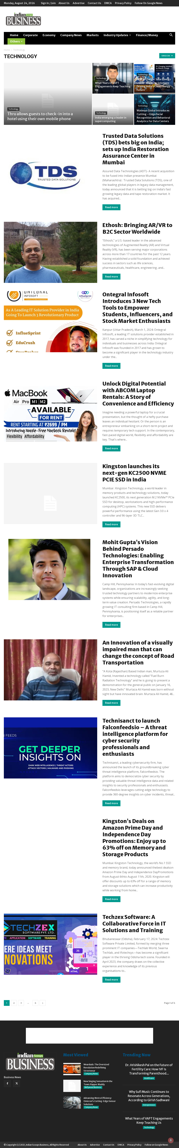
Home (14, 35)
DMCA (108, 3)
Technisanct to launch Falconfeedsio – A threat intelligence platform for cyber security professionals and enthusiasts (135, 737)
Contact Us (94, 3)
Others (15, 41)
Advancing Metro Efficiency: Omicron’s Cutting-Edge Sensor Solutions (100, 1101)
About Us (64, 3)
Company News (71, 35)
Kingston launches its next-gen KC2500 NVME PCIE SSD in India (134, 473)
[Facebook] (7, 1083)
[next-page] (43, 1003)
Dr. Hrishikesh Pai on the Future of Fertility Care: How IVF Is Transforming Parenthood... (149, 1069)
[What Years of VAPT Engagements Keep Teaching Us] (113, 78)
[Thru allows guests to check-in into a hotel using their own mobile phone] (48, 101)
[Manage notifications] (171, 1140)
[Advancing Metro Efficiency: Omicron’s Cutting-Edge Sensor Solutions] (72, 1102)
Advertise (78, 3)
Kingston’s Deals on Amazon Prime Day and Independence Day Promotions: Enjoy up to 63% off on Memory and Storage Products (134, 838)
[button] (171, 35)
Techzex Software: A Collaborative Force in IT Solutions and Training (134, 924)
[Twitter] (16, 1083)
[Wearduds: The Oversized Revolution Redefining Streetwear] (72, 1069)
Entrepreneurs (149, 1105)
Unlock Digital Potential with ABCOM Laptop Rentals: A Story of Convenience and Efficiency (138, 393)
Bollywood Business (93, 1087)
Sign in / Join (48, 3)
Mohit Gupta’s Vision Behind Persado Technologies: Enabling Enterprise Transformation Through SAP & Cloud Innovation (138, 559)
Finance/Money (147, 35)
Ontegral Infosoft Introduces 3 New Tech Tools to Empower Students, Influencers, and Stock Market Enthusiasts (137, 307)
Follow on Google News (148, 3)
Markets (93, 35)
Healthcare (149, 1078)
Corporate (30, 35)
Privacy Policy (123, 3)
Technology (13, 109)
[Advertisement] (111, 19)
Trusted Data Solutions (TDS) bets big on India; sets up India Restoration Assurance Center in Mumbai (135, 149)
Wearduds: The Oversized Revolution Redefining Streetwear (96, 1067)
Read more (111, 207)
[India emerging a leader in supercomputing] (113, 109)
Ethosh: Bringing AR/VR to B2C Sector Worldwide (137, 228)
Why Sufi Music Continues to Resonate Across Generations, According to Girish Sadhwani (149, 1096)
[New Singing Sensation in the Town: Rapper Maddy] (72, 1086)
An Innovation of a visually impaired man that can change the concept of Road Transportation (138, 652)
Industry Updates (115, 35)
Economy (49, 35)
